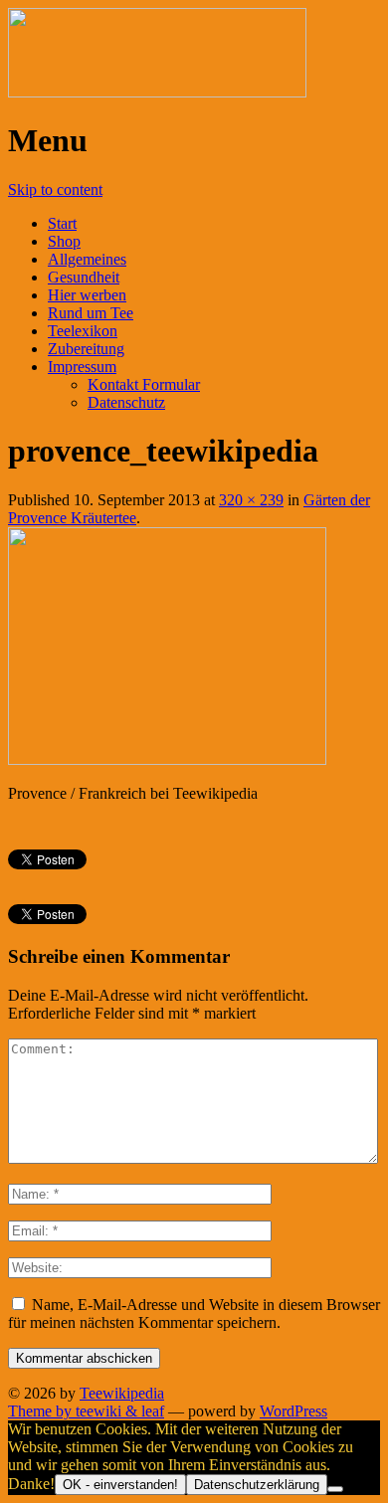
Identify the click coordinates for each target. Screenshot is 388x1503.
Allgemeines (87, 259)
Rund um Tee (90, 312)
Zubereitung (86, 348)
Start (62, 223)
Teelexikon (82, 330)
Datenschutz (126, 402)
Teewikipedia (122, 1393)
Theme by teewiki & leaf (86, 1411)
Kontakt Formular (144, 384)
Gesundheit (83, 277)
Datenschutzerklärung (256, 1484)
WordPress (293, 1411)
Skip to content (55, 189)
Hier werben (87, 294)
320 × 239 (251, 499)
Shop (64, 241)
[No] (335, 1489)
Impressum (82, 366)
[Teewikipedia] (157, 92)
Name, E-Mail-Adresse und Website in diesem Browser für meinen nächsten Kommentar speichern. (194, 1313)
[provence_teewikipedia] (167, 759)
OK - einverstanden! (120, 1484)
